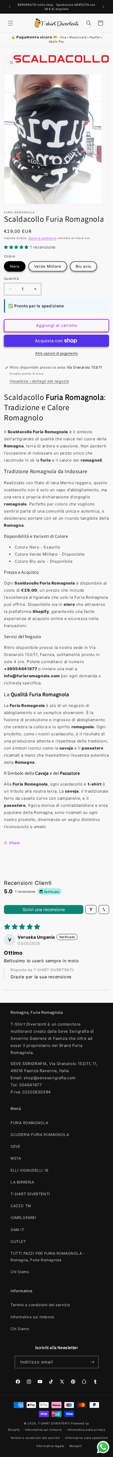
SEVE (15, 1146)
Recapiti (75, 1446)
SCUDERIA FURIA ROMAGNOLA (40, 1134)
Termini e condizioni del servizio (40, 1305)
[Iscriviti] (92, 1362)
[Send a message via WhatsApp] (103, 1447)
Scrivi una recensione (44, 909)
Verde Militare (47, 266)
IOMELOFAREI (23, 1217)
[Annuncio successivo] (103, 7)
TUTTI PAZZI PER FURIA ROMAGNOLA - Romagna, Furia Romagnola (48, 1256)
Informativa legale (50, 1446)
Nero (14, 266)
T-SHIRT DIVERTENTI (30, 1194)
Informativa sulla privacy (86, 1430)
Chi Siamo (20, 1271)
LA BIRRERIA (22, 1182)
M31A (16, 1158)
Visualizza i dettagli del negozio (39, 381)
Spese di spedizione (42, 238)
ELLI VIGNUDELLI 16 (30, 1170)
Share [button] (14, 842)
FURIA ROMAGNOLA (29, 1122)
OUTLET (18, 1241)
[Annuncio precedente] (10, 7)
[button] (10, 23)
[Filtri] (90, 909)
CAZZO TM (21, 1205)
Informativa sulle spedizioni (86, 1438)
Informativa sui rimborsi (32, 1317)
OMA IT (17, 1229)
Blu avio (83, 266)
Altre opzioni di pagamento (56, 353)
